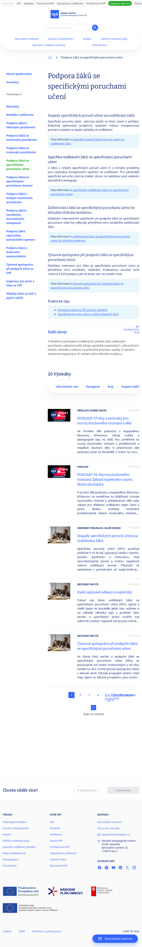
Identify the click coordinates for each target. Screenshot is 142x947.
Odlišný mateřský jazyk (114, 38)
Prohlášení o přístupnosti (46, 931)
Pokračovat (123, 790)
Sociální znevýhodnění (61, 38)
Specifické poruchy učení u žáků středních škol (88, 314)
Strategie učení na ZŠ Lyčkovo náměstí (82, 310)
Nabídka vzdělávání (20, 115)
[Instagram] (134, 867)
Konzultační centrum (109, 822)
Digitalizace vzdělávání (70, 3)
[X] (127, 867)
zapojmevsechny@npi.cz (116, 834)
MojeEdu (29, 3)
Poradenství (9, 865)
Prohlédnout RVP (95, 3)
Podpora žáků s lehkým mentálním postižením (19, 198)
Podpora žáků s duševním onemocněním (16, 252)
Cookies (7, 931)
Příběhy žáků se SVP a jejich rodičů (21, 296)
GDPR (22, 931)
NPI (19, 3)
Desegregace (10, 859)
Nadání (87, 38)
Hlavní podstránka (19, 74)
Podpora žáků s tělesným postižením (20, 125)
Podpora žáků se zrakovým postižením (21, 150)
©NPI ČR (128, 931)
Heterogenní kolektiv (27, 38)
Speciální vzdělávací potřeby (48, 45)
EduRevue (56, 834)
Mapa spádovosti (13, 853)
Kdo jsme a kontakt (108, 828)
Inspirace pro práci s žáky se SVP (20, 283)
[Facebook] (99, 867)
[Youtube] (113, 867)
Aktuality (12, 106)
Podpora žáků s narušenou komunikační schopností (16, 217)
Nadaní (7, 834)
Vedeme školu (58, 859)
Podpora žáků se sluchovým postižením (21, 138)
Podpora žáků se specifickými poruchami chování (19, 181)
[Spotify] (106, 867)
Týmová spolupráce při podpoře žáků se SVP (19, 269)
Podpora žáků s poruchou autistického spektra (20, 235)
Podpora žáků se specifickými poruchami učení (17, 165)
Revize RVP (56, 840)
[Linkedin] (120, 867)
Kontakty (12, 82)
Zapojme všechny (120, 3)
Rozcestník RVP (45, 3)
